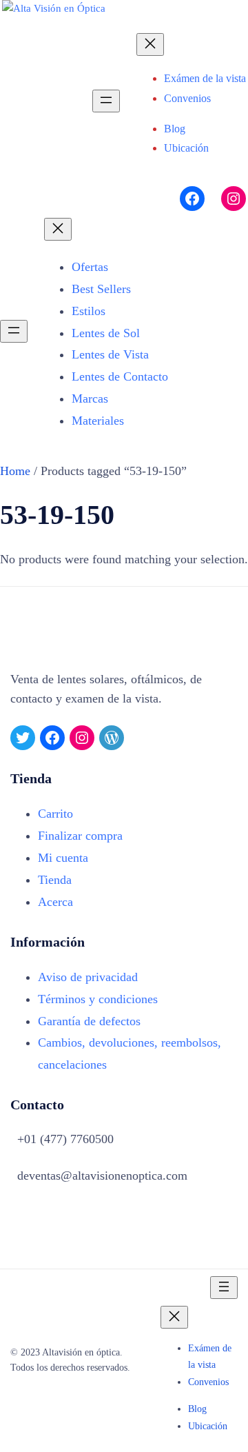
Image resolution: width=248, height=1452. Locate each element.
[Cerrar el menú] (150, 44)
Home (15, 471)
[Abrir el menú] (106, 101)
